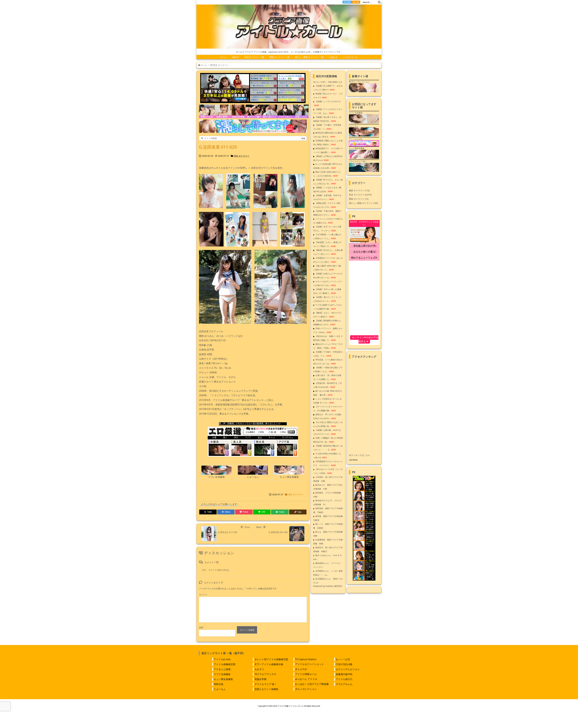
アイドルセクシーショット (309, 664)
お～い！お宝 (343, 659)
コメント (203, 594)
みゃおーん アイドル (306, 679)
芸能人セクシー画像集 (266, 689)
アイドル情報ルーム (306, 674)
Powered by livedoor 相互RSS (327, 586)
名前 (201, 627)
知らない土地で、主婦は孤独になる (327, 82)
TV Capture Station (305, 659)
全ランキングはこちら (359, 455)
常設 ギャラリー (220, 65)
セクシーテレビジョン (348, 669)
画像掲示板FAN (344, 674)
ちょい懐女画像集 (223, 679)
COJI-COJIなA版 (344, 664)
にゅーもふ (220, 689)
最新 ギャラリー (359, 190)
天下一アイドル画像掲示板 (268, 664)
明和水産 (218, 684)
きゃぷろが (301, 669)
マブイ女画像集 (222, 674)
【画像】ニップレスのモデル (328, 101)
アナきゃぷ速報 (222, 669)
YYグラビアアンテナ (265, 674)
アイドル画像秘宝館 (224, 664)
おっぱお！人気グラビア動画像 (312, 684)
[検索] (379, 2)
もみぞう (259, 669)
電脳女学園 (260, 679)
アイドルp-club (222, 659)
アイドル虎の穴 (344, 679)
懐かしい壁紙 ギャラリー (363, 203)
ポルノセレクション (306, 689)
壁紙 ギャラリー (358, 198)
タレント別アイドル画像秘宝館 (271, 659)
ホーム (204, 65)
